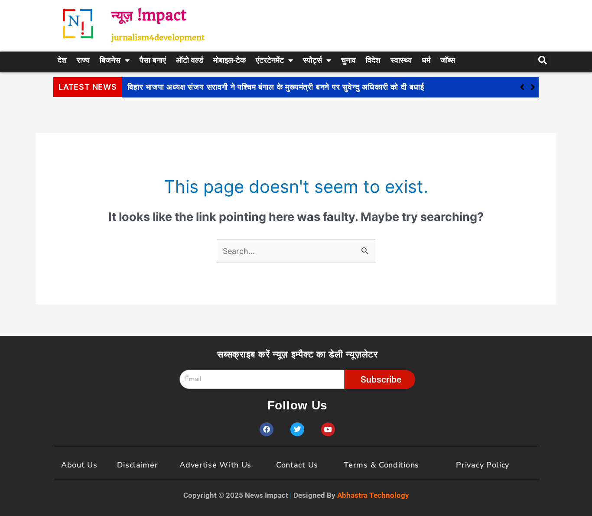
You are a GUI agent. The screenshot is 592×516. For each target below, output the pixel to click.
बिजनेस (110, 60)
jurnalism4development (158, 37)
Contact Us (297, 465)
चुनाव (348, 60)
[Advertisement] (393, 23)
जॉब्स (447, 60)
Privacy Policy (482, 465)
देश (62, 60)
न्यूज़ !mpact (148, 15)
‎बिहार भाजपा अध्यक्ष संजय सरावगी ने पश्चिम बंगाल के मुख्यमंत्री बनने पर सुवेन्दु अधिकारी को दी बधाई (275, 87)
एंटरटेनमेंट (270, 60)
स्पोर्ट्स (312, 60)
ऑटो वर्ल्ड (189, 60)
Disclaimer (137, 465)
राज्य (83, 60)
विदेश (373, 60)
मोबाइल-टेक (229, 60)
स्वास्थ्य (401, 60)
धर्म (426, 60)
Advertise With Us (215, 465)
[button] (533, 87)
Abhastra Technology (373, 495)
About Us (79, 465)
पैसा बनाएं (153, 60)
